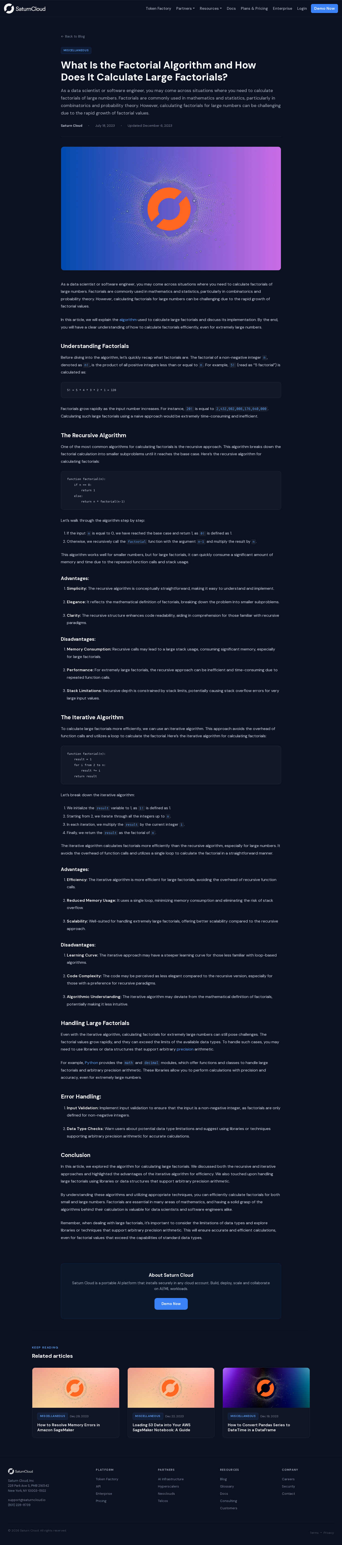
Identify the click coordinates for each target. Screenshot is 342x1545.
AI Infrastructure (171, 1479)
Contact (288, 1494)
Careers (288, 1479)
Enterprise (282, 8)
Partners (184, 8)
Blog (223, 1479)
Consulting (228, 1501)
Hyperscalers (168, 1486)
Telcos (163, 1501)
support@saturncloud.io (27, 1500)
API (98, 1486)
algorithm (128, 319)
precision (185, 1049)
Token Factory (158, 8)
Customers (228, 1508)
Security (288, 1486)
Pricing (101, 1501)
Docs (231, 8)
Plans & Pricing (254, 8)
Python (91, 1062)
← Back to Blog (73, 36)
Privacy (328, 1533)
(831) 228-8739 (19, 1505)
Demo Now (324, 8)
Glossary (227, 1486)
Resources (209, 8)
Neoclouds (166, 1494)
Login (302, 8)
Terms (314, 1533)
